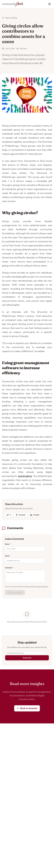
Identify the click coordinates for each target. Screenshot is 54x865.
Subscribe (27, 658)
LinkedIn (36, 515)
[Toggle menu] (49, 4)
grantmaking (25, 476)
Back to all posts (28, 708)
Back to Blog (11, 17)
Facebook (22, 515)
